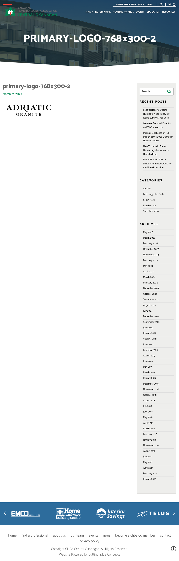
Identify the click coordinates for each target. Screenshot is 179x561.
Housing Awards (123, 12)
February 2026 (150, 244)
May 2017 (147, 462)
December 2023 (151, 288)
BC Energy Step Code (153, 194)
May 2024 (148, 266)
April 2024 (148, 272)
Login (149, 5)
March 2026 (149, 238)
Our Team (77, 535)
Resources (169, 12)
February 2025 (150, 261)
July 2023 (147, 311)
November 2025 (151, 255)
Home (12, 535)
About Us (59, 535)
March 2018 (149, 429)
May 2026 (148, 232)
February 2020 (150, 350)
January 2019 (149, 378)
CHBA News (149, 200)
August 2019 (149, 356)
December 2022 (151, 317)
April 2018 (148, 423)
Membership (149, 206)
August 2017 (149, 451)
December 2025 (151, 249)
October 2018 (149, 395)
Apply (140, 5)
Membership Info (126, 5)
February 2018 (150, 434)
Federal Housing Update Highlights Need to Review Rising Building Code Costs (156, 114)
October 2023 (150, 294)
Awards (147, 189)
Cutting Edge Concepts (104, 555)
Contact (165, 535)
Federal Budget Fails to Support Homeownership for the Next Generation (157, 164)
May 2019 (147, 367)
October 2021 (149, 339)
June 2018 (148, 412)
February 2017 (150, 474)
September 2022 (151, 322)
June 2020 (148, 345)
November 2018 (151, 389)
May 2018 (147, 417)
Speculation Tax (151, 211)
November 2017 (151, 446)
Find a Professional (98, 12)
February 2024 (150, 283)
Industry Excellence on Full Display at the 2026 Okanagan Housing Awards (158, 137)
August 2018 (149, 401)
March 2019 (149, 373)
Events (140, 12)
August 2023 (149, 305)
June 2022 (148, 328)
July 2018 (147, 406)
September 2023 (151, 300)
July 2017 (147, 457)
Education (153, 12)
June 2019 (148, 361)
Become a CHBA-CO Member (135, 535)
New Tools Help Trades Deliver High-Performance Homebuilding (156, 150)
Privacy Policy (89, 541)
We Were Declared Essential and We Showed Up (157, 125)
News (106, 535)
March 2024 (149, 277)
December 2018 (151, 384)
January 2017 (149, 479)
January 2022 (149, 333)
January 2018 (149, 440)
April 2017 (148, 468)
